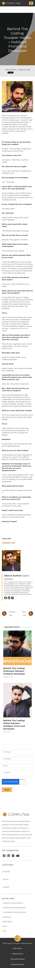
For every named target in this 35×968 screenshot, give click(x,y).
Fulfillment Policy (17, 953)
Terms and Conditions (17, 959)
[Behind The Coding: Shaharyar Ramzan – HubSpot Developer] (17, 665)
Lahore (6, 887)
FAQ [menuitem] (4, 931)
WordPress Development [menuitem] (14, 908)
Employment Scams (17, 964)
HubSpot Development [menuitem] (13, 903)
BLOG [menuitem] (5, 926)
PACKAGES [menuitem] (7, 917)
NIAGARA (6, 872)
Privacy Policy (17, 948)
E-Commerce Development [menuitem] (14, 912)
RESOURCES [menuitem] (8, 922)
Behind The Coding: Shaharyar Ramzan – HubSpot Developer (14, 671)
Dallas (6, 879)
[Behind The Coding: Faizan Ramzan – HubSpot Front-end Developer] (17, 717)
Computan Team (8, 543)
